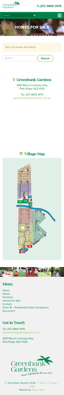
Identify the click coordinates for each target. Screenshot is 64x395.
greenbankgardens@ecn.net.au (32, 98)
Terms (42, 383)
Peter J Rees (38, 389)
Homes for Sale (12, 300)
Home (6, 290)
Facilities (8, 297)
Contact (7, 304)
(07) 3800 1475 (50, 6)
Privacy (52, 383)
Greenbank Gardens (11, 5)
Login (32, 386)
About (6, 294)
